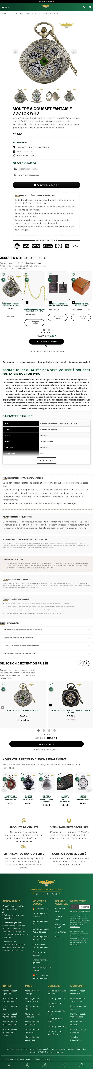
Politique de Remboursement (63, 1049)
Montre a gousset (16, 13)
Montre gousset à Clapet (10, 1007)
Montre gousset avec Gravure (55, 1032)
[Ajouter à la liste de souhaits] (3, 274)
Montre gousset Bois (57, 1026)
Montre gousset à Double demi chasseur (10, 1032)
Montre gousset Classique (32, 1015)
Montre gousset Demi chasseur (9, 1023)
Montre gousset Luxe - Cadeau (32, 1000)
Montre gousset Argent (55, 1004)
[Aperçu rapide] (3, 280)
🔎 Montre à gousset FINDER (42, 968)
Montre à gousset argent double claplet (46, 798)
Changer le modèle (35, 323)
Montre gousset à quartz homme (83, 797)
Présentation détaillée (28, 169)
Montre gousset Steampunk (32, 1023)
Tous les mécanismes (76, 1038)
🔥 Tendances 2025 (42, 909)
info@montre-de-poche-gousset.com (13, 916)
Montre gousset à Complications (78, 1015)
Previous (15, 51)
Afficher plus (46, 460)
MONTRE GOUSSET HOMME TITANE (29, 797)
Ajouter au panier (49, 341)
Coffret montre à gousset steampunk (65, 798)
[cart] (90, 6)
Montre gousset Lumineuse (32, 1038)
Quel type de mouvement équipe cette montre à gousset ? (21, 645)
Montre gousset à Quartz (78, 1007)
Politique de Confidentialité (36, 1049)
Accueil (5, 13)
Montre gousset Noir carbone (57, 992)
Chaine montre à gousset (40, 961)
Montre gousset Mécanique (77, 992)
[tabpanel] (20, 96)
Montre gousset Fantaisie (32, 1030)
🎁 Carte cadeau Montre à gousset (41, 976)
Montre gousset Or (56, 998)
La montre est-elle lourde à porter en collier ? (18, 637)
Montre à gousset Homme (41, 915)
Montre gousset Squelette (9, 992)
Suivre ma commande (14, 906)
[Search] (84, 6)
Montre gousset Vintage (32, 992)
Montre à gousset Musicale (78, 1023)
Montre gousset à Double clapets (10, 1015)
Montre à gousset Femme (41, 922)
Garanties (81, 1049)
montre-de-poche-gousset (21, 1059)
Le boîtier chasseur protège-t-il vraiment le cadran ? (20, 653)
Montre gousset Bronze (55, 1020)
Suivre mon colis (60, 910)
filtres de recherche (11, 944)
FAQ (57, 936)
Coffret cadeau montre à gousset (41, 945)
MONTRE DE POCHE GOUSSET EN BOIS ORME (10, 797)
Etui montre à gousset (39, 953)
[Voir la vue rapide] (5, 779)
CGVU (41, 1052)
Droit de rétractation (54, 1052)
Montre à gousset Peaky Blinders (41, 930)
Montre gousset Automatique (77, 1000)
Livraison (33, 1052)
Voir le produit (71, 720)
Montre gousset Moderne (32, 1007)
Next (74, 51)
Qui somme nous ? (60, 925)
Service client (11, 909)
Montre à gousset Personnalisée (41, 938)
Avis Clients (60, 932)
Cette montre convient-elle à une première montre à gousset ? (23, 629)
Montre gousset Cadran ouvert (9, 1000)
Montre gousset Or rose (56, 1012)
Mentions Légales (14, 1049)
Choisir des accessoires (29, 175)
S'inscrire (85, 907)
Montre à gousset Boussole (78, 1030)
